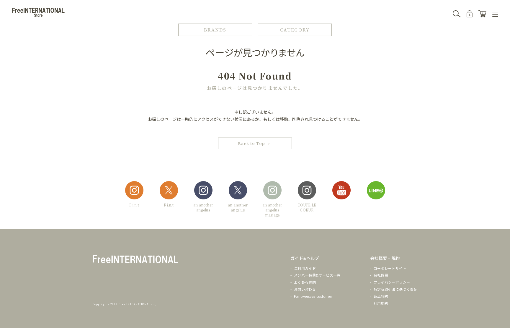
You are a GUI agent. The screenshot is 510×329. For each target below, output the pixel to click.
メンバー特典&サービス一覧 (317, 274)
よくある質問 (305, 282)
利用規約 (381, 303)
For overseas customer (313, 296)
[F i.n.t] (134, 191)
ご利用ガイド (305, 268)
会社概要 (381, 274)
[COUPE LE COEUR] (307, 191)
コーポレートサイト (390, 268)
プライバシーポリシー (392, 282)
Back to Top (251, 143)
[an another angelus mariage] (272, 191)
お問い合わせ (305, 289)
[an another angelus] (203, 191)
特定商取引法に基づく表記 (395, 289)
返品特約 (381, 296)
